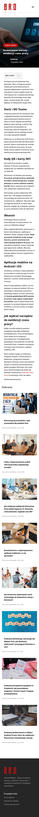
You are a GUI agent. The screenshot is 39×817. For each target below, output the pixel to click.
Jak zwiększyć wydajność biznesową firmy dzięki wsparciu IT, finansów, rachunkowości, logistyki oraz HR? (19, 509)
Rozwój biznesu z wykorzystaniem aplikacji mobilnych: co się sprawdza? (18, 553)
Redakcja (13, 428)
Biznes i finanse (10, 45)
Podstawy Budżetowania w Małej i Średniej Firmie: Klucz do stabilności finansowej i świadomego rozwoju (19, 735)
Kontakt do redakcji (11, 801)
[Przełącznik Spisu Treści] (17, 75)
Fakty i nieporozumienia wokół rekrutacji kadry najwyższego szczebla (17, 465)
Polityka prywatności (11, 804)
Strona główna (9, 797)
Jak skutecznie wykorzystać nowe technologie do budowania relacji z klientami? (18, 597)
